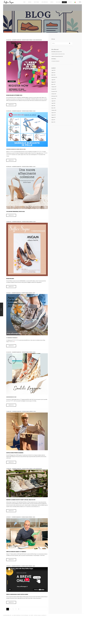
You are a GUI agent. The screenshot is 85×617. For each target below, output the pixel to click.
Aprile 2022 (53, 72)
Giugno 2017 (54, 115)
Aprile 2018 (53, 105)
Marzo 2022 (53, 75)
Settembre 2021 (54, 77)
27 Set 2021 (8, 292)
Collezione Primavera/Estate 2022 (57, 56)
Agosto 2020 (54, 98)
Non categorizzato (37, 39)
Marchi (52, 2)
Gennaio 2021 (54, 89)
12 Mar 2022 (8, 221)
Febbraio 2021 (54, 86)
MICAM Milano (54, 58)
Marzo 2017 (53, 122)
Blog (34, 111)
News (64, 2)
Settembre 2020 (54, 96)
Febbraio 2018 (54, 110)
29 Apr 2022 (8, 111)
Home (24, 2)
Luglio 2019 (53, 103)
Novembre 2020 (54, 91)
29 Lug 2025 (8, 39)
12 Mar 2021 (8, 468)
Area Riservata (45, 2)
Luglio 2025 (53, 70)
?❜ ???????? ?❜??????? (55, 61)
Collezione (58, 2)
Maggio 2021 (54, 82)
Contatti (70, 2)
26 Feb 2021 (8, 517)
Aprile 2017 (53, 119)
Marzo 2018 (53, 108)
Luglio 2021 (53, 79)
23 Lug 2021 (8, 352)
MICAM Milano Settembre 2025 (57, 51)
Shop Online (36, 2)
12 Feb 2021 (8, 565)
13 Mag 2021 (8, 411)
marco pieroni (29, 39)
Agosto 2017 (54, 112)
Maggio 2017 (54, 117)
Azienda (29, 2)
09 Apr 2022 (8, 166)
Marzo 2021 (53, 84)
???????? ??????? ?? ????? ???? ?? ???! (58, 54)
